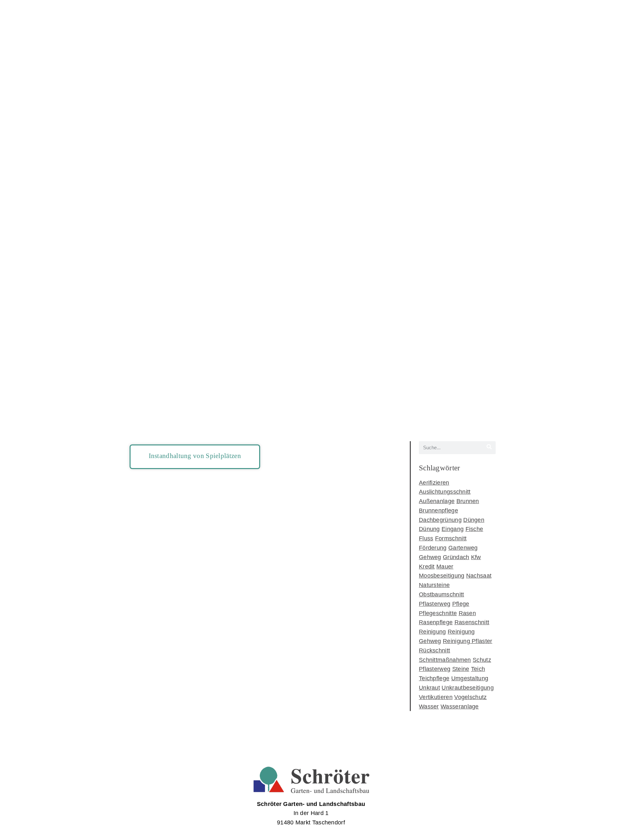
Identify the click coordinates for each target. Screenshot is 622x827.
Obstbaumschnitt (441, 594)
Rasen (467, 613)
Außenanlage (437, 501)
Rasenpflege (436, 622)
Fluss (426, 538)
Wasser (429, 706)
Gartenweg (463, 548)
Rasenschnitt (472, 622)
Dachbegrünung (440, 520)
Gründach (456, 557)
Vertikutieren (436, 697)
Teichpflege (434, 678)
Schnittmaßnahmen (445, 660)
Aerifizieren (434, 482)
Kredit (427, 566)
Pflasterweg (434, 604)
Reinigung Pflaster (467, 641)
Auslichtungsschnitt (445, 491)
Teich (478, 669)
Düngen (473, 520)
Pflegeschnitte (438, 613)
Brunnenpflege (438, 510)
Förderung (433, 548)
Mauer (445, 566)
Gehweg (430, 557)
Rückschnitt (434, 650)
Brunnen (467, 501)
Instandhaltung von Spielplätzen (195, 456)
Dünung (429, 529)
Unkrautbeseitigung (467, 687)
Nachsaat (478, 575)
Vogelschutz (470, 697)
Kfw (476, 557)
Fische (474, 529)
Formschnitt (450, 538)
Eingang (453, 529)
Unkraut (429, 687)
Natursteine (434, 585)
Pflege (460, 604)
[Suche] (489, 447)
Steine (460, 669)
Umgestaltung (470, 678)
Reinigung (432, 631)
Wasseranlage (460, 706)
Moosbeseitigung (442, 575)
